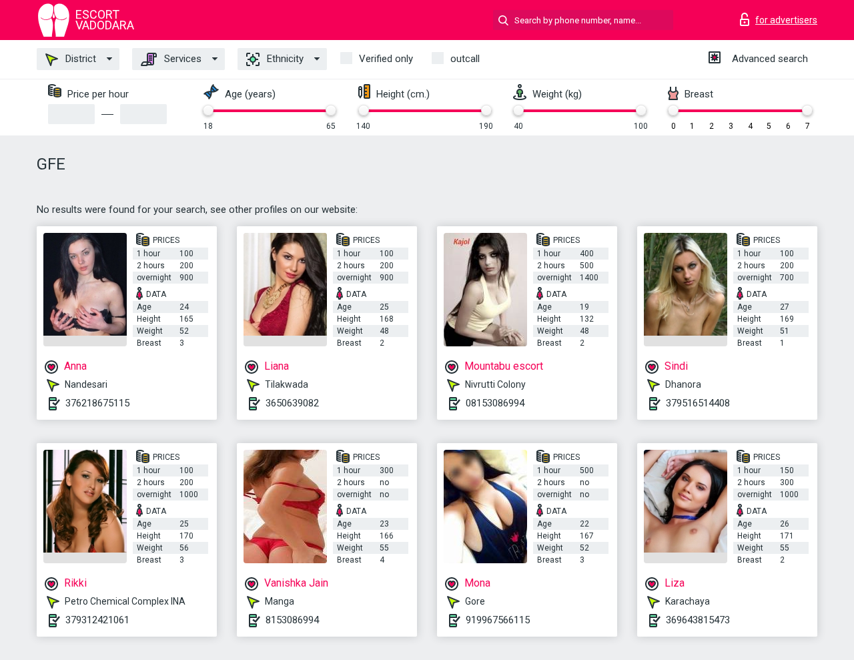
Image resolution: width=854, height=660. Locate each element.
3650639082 (292, 403)
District (79, 59)
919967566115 (498, 620)
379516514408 (698, 403)
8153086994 (292, 620)
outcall (465, 59)
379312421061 (97, 620)
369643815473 (698, 620)
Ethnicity (284, 59)
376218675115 (97, 403)
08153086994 (495, 403)
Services (181, 59)
